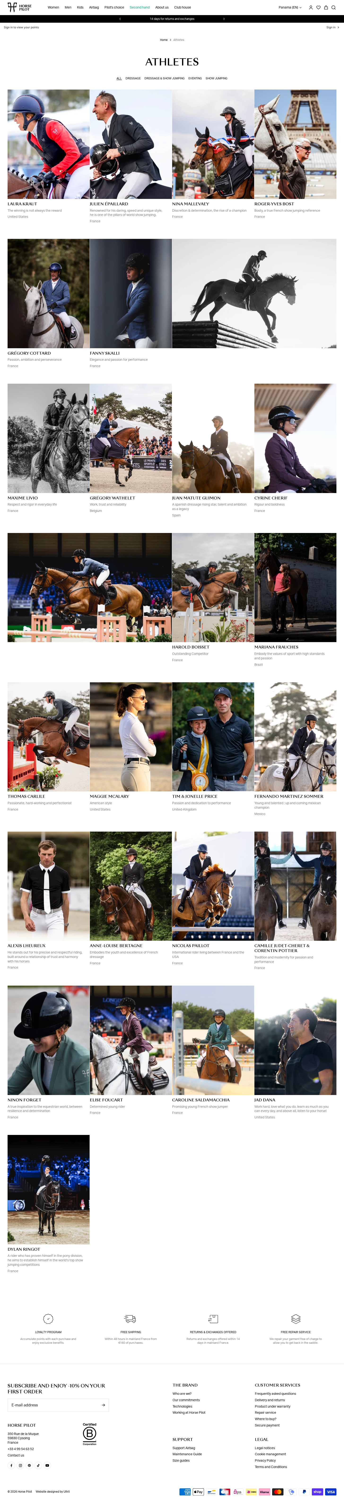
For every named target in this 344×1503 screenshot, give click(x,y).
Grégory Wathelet (112, 498)
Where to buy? (265, 1419)
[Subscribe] (103, 1405)
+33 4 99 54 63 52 (21, 1449)
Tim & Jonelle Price (195, 796)
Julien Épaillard (109, 204)
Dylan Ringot (24, 1249)
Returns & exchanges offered (213, 1332)
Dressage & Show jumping (164, 78)
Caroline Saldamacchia (201, 1100)
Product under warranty (272, 1406)
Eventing (195, 78)
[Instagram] (20, 1465)
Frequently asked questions (275, 1394)
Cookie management (270, 1454)
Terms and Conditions (271, 1467)
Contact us (16, 1455)
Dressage (133, 78)
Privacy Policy (265, 1460)
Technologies (182, 1406)
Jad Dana (264, 1100)
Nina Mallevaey (190, 204)
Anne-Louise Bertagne (116, 946)
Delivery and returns (270, 1400)
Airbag (94, 7)
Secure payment (267, 1425)
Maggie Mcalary (109, 796)
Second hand (140, 7)
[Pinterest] (29, 1465)
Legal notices (265, 1448)
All (119, 78)
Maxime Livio (23, 498)
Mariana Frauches (276, 647)
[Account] (311, 7)
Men (68, 7)
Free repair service (296, 1332)
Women (53, 7)
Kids (80, 7)
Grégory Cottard (29, 353)
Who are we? (182, 1394)
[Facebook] (11, 1465)
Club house (182, 7)
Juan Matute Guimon (196, 498)
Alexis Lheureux (26, 946)
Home (164, 40)
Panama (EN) (288, 7)
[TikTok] (38, 1465)
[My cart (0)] (326, 7)
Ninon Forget (24, 1100)
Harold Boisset (190, 647)
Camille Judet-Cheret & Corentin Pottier (281, 948)
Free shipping (131, 1332)
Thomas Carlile (26, 796)
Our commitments (186, 1400)
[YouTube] (47, 1465)
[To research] (333, 7)
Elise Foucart (106, 1100)
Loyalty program (48, 1332)
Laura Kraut (22, 204)
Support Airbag (184, 1448)
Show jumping (216, 78)
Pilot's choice (114, 7)
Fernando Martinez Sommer (288, 796)
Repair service (265, 1412)
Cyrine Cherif (271, 498)
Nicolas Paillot (190, 946)
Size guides (181, 1460)
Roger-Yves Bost (274, 204)
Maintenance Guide (187, 1454)
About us (162, 7)
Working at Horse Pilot (189, 1412)
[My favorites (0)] (318, 7)
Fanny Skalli (105, 353)
